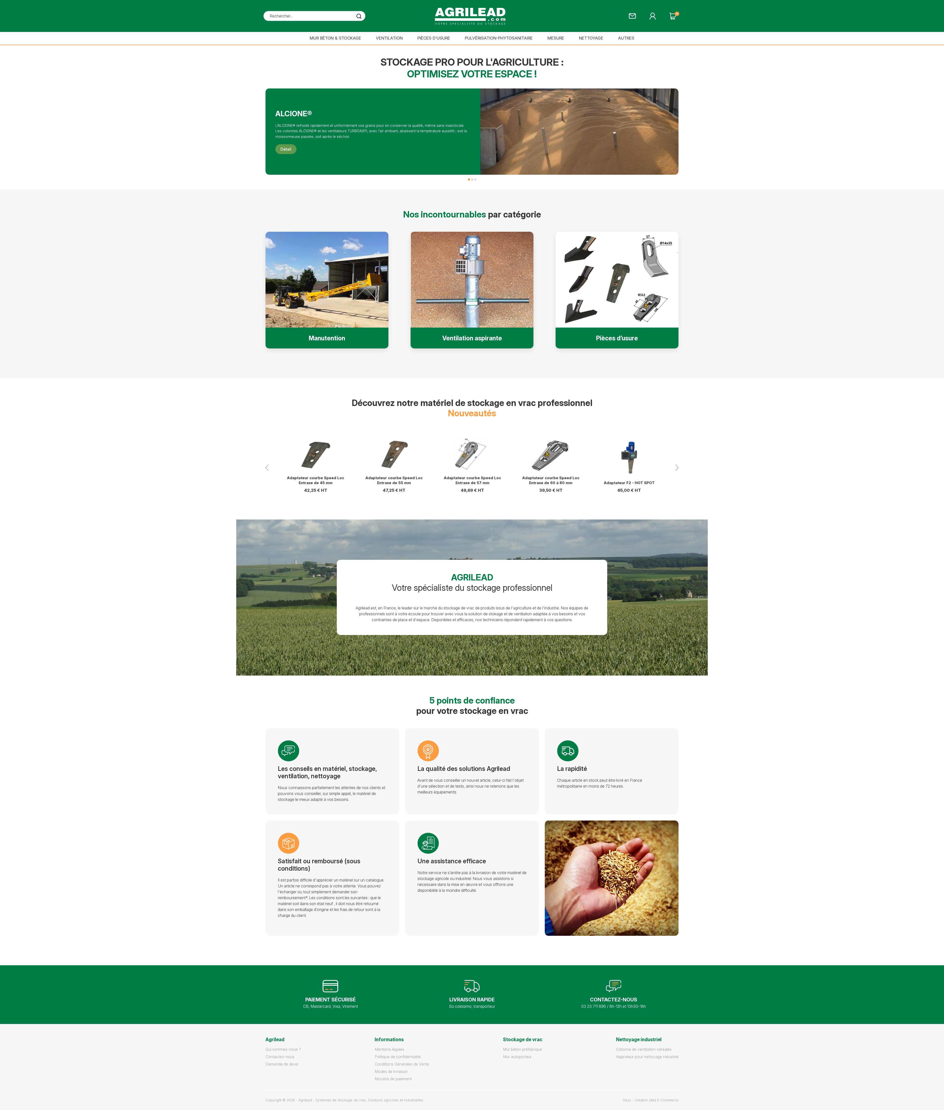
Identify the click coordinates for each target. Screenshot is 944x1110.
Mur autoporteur (517, 1056)
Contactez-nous (280, 1056)
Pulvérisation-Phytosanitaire (499, 38)
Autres (626, 38)
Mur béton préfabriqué (522, 1049)
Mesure (555, 38)
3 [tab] (475, 179)
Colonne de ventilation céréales (644, 1049)
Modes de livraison (391, 1071)
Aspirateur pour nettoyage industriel (647, 1056)
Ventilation (389, 38)
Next (677, 467)
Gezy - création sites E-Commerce (650, 1100)
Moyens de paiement (393, 1078)
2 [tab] (472, 179)
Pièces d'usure (433, 38)
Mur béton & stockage (335, 38)
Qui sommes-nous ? (283, 1049)
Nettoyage (591, 38)
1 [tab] (469, 179)
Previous (267, 467)
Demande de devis (282, 1064)
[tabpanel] (472, 131)
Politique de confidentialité (398, 1056)
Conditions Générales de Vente (402, 1064)
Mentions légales (389, 1049)
